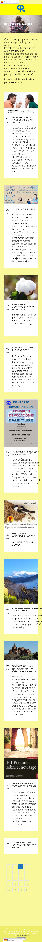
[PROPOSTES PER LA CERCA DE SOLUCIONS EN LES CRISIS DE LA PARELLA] (21, 102)
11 (27, 878)
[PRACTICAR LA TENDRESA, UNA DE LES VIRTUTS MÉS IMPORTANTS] (21, 287)
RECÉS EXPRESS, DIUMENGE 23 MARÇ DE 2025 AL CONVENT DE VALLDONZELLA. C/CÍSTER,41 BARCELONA (24, 668)
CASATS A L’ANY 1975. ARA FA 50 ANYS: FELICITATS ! (23, 349)
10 (21, 878)
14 (21, 884)
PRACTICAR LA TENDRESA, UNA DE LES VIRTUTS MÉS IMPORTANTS (24, 307)
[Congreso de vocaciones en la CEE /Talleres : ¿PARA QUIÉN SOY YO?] (21, 423)
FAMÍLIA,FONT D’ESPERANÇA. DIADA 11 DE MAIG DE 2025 (24, 535)
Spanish (6, 2)
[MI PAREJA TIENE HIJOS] (21, 194)
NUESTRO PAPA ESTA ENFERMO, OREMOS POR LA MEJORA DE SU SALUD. (24, 845)
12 (9, 884)
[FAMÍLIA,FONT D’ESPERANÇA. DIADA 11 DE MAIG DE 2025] (21, 514)
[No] (39, 934)
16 (9, 890)
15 (27, 884)
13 (15, 884)
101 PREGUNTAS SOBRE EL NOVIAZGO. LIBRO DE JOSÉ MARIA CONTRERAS (24, 785)
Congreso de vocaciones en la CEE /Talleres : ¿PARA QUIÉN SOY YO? (26, 452)
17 (15, 890)
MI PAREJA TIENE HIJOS (23, 209)
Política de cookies (22, 936)
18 (21, 890)
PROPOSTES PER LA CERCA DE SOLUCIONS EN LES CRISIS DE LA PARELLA (23, 120)
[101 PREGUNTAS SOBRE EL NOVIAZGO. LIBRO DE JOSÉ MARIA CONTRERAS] (21, 753)
